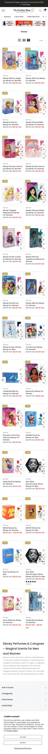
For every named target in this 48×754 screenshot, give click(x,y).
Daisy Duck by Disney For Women (12, 482)
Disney (5, 75)
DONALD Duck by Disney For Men (33, 436)
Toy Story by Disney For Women (34, 348)
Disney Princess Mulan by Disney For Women (35, 211)
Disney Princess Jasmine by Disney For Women (35, 259)
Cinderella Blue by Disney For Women (11, 392)
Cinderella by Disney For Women (34, 621)
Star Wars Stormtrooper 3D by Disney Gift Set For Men (35, 574)
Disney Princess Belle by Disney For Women (35, 123)
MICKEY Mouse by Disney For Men (33, 529)
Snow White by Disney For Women (12, 621)
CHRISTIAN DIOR (33, 17)
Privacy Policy (12, 731)
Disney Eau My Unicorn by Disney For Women (35, 167)
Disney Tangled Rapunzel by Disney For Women (11, 212)
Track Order (26, 5)
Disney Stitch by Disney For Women (35, 79)
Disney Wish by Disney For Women (35, 304)
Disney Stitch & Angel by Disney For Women (12, 79)
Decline (23, 742)
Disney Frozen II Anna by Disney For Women (12, 258)
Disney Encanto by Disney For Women (11, 304)
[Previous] (2, 16)
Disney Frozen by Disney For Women (11, 123)
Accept (23, 737)
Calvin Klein (19, 17)
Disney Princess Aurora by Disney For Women (12, 167)
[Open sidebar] (3, 380)
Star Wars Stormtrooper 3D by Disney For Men (34, 483)
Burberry (7, 17)
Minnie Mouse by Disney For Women (11, 529)
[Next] (46, 16)
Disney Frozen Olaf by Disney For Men (12, 348)
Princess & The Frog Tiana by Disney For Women (11, 437)
